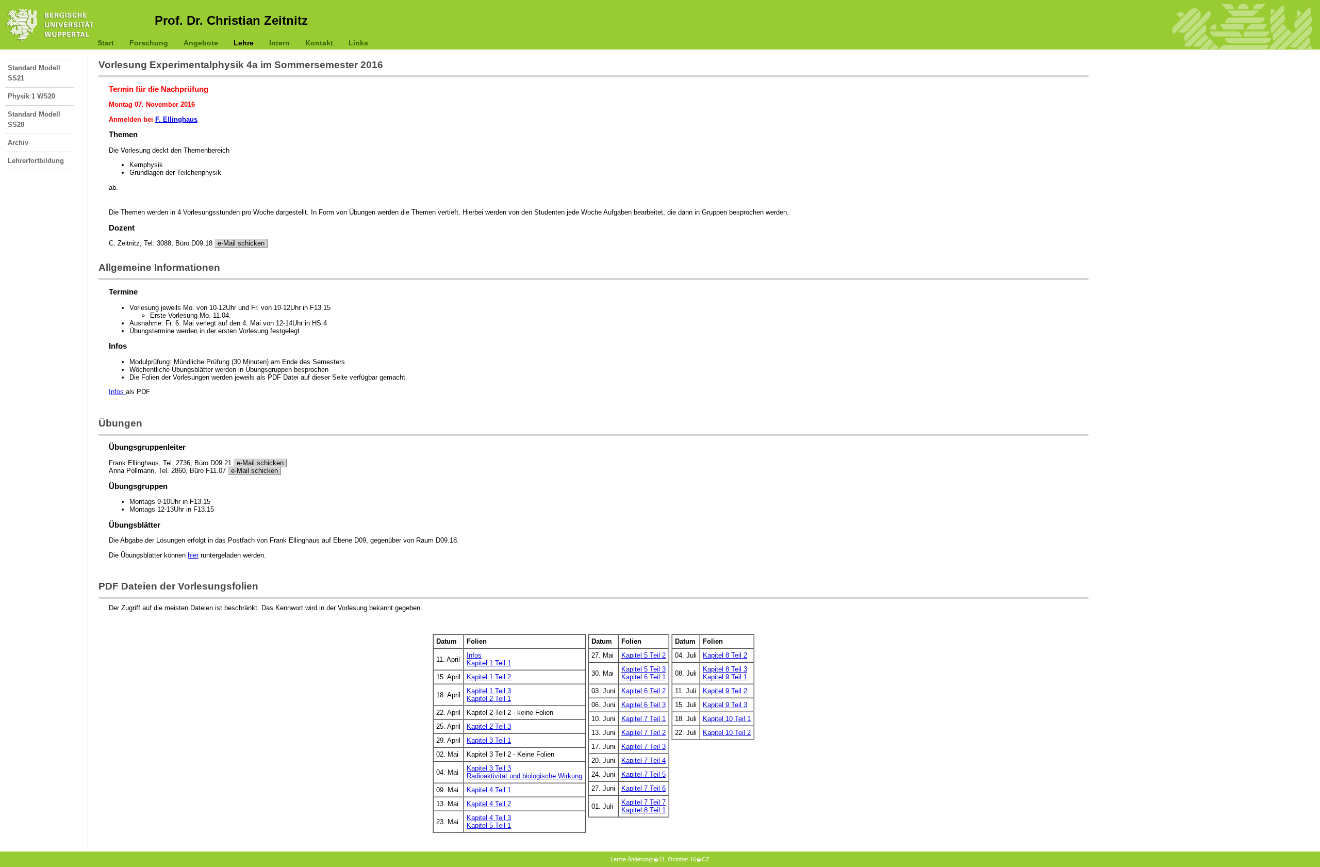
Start (105, 43)
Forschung (148, 43)
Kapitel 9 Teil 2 (725, 691)
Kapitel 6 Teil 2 (643, 691)
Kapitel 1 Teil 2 (489, 677)
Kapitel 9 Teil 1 (725, 677)
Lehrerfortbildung (36, 161)
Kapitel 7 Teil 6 (643, 788)
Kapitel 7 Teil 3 (643, 746)
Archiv (18, 142)
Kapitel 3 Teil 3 (489, 768)
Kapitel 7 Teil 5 (643, 774)
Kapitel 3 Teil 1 (489, 740)
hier (193, 555)
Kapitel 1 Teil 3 (489, 691)
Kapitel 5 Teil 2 (643, 655)
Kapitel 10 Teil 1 (727, 719)
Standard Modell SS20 (34, 119)
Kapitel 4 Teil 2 (489, 804)
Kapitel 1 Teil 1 (489, 663)
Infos (117, 392)
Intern (279, 43)
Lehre (244, 43)
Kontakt (319, 43)
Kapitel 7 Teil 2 (643, 733)
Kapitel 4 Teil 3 (489, 818)
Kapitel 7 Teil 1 (643, 719)
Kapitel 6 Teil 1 (643, 677)
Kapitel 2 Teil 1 (489, 698)
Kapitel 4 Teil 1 (489, 790)
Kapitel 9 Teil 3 (725, 705)
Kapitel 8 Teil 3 (725, 669)
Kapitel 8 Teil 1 (643, 810)
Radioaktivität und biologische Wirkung (524, 776)
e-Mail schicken (241, 243)
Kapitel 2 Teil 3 (489, 726)
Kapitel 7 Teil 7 (643, 802)
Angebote (201, 43)
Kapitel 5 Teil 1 (489, 825)
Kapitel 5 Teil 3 (643, 669)
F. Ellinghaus (176, 119)
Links (358, 43)
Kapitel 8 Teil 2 (725, 655)
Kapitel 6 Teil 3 (643, 705)
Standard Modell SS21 (34, 73)
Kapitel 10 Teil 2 (727, 733)
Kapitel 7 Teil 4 (643, 760)
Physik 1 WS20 (31, 96)
